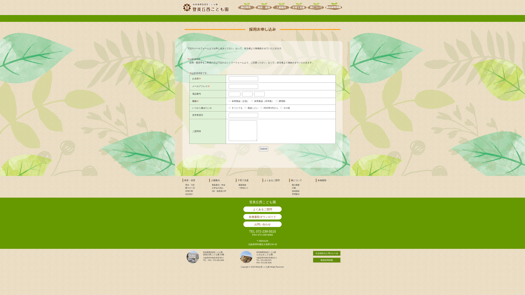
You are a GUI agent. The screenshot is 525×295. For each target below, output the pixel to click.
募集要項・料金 (218, 185)
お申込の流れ (217, 188)
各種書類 (322, 180)
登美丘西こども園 (262, 202)
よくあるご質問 (272, 180)
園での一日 (190, 188)
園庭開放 (242, 185)
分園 (294, 188)
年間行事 (189, 191)
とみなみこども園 (266, 253)
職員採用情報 (327, 260)
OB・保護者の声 (219, 191)
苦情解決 (296, 194)
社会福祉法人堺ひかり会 (327, 253)
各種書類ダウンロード (262, 216)
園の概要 (296, 185)
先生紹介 (189, 194)
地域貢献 (296, 191)
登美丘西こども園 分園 (213, 253)
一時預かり (243, 188)
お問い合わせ (262, 224)
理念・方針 (190, 185)
